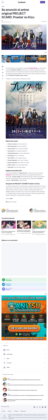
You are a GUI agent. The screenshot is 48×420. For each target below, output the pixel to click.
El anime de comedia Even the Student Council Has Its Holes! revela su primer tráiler (40, 212)
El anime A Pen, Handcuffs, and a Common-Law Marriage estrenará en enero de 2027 (8, 232)
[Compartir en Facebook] (3, 66)
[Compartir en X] (3, 69)
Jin (2, 20)
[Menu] (3, 2)
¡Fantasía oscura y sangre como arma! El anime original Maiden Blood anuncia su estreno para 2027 (23, 232)
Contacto (4, 411)
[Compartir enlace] (3, 78)
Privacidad (16, 411)
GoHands (8, 174)
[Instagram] (40, 407)
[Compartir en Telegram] (3, 72)
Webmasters (23, 411)
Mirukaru (15, 234)
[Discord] (45, 407)
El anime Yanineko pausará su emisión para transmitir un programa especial (38, 232)
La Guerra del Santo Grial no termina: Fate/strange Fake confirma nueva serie (12, 211)
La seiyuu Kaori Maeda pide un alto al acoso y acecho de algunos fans (22, 390)
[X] (37, 407)
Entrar (42, 2)
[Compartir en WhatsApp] (3, 75)
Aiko (30, 233)
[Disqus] (24, 259)
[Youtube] (43, 407)
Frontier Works (33, 68)
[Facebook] (34, 407)
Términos (10, 411)
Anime (3, 6)
